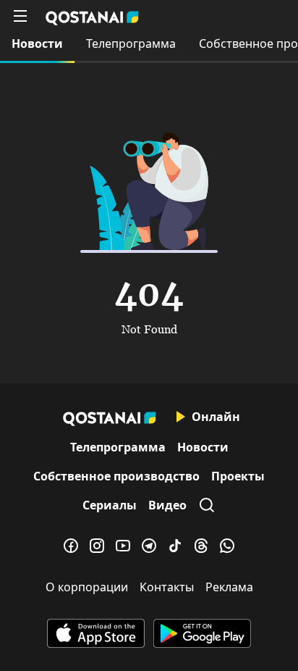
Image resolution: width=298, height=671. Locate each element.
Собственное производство (116, 476)
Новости (37, 43)
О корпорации (87, 587)
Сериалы (109, 505)
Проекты (238, 476)
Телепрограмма (131, 43)
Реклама (229, 587)
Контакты (167, 587)
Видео (167, 505)
